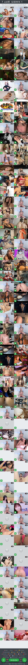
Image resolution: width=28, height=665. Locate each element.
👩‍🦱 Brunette (4, 654)
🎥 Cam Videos (7, 661)
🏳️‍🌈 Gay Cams (21, 655)
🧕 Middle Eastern (6, 652)
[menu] (3, 660)
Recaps (16, 663)
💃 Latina (15, 650)
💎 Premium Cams (14, 657)
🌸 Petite (20, 654)
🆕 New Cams (15, 655)
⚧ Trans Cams (6, 657)
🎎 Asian (6, 650)
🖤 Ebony (11, 650)
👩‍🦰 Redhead (10, 654)
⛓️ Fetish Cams (22, 657)
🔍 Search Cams (20, 661)
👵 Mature (13, 652)
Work (13, 663)
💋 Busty (24, 654)
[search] (24, 660)
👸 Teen (18, 652)
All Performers (20, 663)
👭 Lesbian (6, 655)
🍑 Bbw (15, 654)
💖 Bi (10, 655)
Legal (24, 663)
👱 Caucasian (21, 650)
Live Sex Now (14, 660)
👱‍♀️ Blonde (23, 652)
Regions (10, 663)
